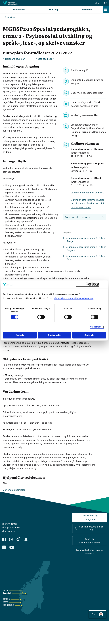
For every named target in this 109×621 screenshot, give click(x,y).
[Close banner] (105, 284)
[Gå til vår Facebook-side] (4, 539)
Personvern (89, 553)
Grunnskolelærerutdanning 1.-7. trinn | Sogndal (86, 248)
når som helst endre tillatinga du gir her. (73, 298)
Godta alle (89, 335)
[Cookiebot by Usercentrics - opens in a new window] (87, 284)
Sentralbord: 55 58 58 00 (91, 528)
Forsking (53, 9)
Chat (94, 614)
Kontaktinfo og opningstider (89, 517)
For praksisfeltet (11, 527)
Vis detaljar (95, 327)
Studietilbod (19, 9)
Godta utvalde (54, 335)
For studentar (10, 524)
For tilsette (9, 531)
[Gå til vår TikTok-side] (18, 538)
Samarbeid (86, 9)
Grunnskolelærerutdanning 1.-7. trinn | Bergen (86, 240)
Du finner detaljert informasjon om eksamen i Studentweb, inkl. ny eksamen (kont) (88, 203)
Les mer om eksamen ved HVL (87, 192)
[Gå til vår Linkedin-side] (4, 547)
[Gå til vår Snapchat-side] (26, 539)
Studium (11, 17)
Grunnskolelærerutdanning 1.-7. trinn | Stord (86, 258)
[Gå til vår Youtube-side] (11, 547)
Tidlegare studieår (15, 58)
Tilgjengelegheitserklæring (89, 550)
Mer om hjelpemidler (14, 489)
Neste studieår (44, 58)
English (96, 3)
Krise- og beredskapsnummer (90, 540)
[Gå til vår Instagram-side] (11, 539)
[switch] (41, 317)
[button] (106, 3)
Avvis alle (20, 335)
